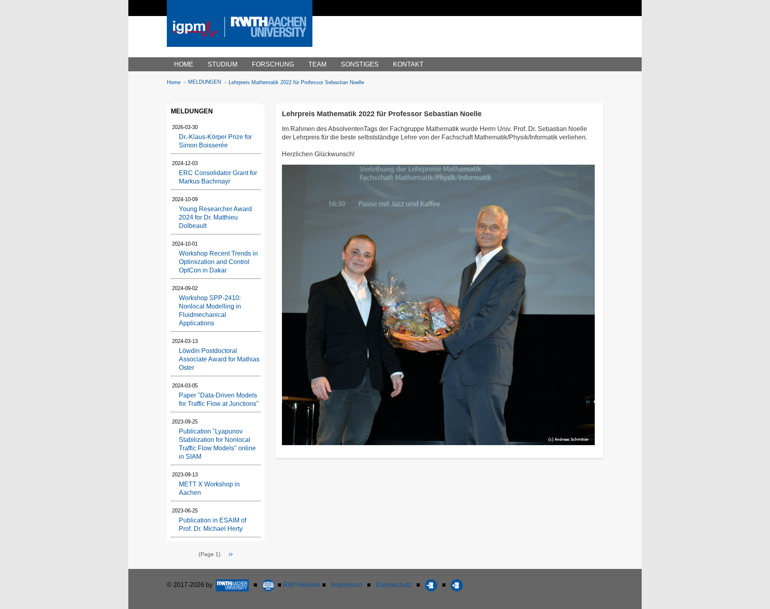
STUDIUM (222, 64)
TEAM (317, 64)
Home (173, 82)
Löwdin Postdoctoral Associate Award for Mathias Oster (219, 359)
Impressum (346, 584)
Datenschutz (393, 584)
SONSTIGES (360, 64)
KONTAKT (408, 64)
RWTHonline (301, 584)
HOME (183, 64)
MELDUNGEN (204, 82)
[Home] (239, 31)
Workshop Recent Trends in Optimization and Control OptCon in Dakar (218, 262)
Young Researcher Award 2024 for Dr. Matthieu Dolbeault (215, 217)
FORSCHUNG (273, 64)
